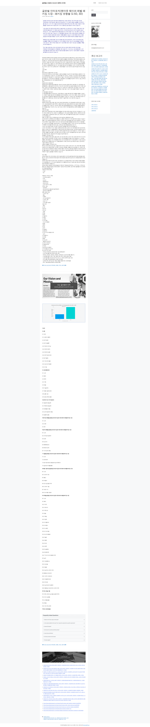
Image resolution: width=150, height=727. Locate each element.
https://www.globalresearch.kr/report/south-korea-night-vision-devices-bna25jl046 (61, 705)
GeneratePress (86, 725)
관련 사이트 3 (94, 108)
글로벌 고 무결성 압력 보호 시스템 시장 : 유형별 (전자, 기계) (55, 719)
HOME (94, 2)
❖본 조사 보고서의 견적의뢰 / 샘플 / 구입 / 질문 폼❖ (54, 265)
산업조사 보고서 (47, 716)
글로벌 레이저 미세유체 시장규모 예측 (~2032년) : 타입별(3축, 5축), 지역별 (99, 60)
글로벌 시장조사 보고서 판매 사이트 (54, 3)
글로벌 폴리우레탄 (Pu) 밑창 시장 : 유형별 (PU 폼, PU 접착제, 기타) (56, 717)
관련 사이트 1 (94, 104)
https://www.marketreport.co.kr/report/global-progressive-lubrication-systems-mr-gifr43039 (63, 710)
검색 (92, 10)
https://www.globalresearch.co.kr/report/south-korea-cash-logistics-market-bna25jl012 (62, 703)
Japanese (93, 110)
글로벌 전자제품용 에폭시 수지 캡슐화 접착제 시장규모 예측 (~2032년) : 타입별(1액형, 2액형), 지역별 (63, 675)
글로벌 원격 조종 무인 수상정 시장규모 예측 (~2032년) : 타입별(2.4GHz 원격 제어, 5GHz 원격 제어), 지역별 (99, 70)
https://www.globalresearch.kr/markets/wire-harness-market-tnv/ (57, 708)
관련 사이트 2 (94, 106)
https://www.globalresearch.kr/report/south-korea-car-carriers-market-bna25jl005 (61, 706)
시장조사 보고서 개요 (102, 2)
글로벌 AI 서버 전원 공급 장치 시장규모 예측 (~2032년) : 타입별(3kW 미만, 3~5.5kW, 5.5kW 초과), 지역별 (99, 65)
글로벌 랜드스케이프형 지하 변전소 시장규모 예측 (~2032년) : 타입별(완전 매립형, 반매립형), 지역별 (63, 690)
